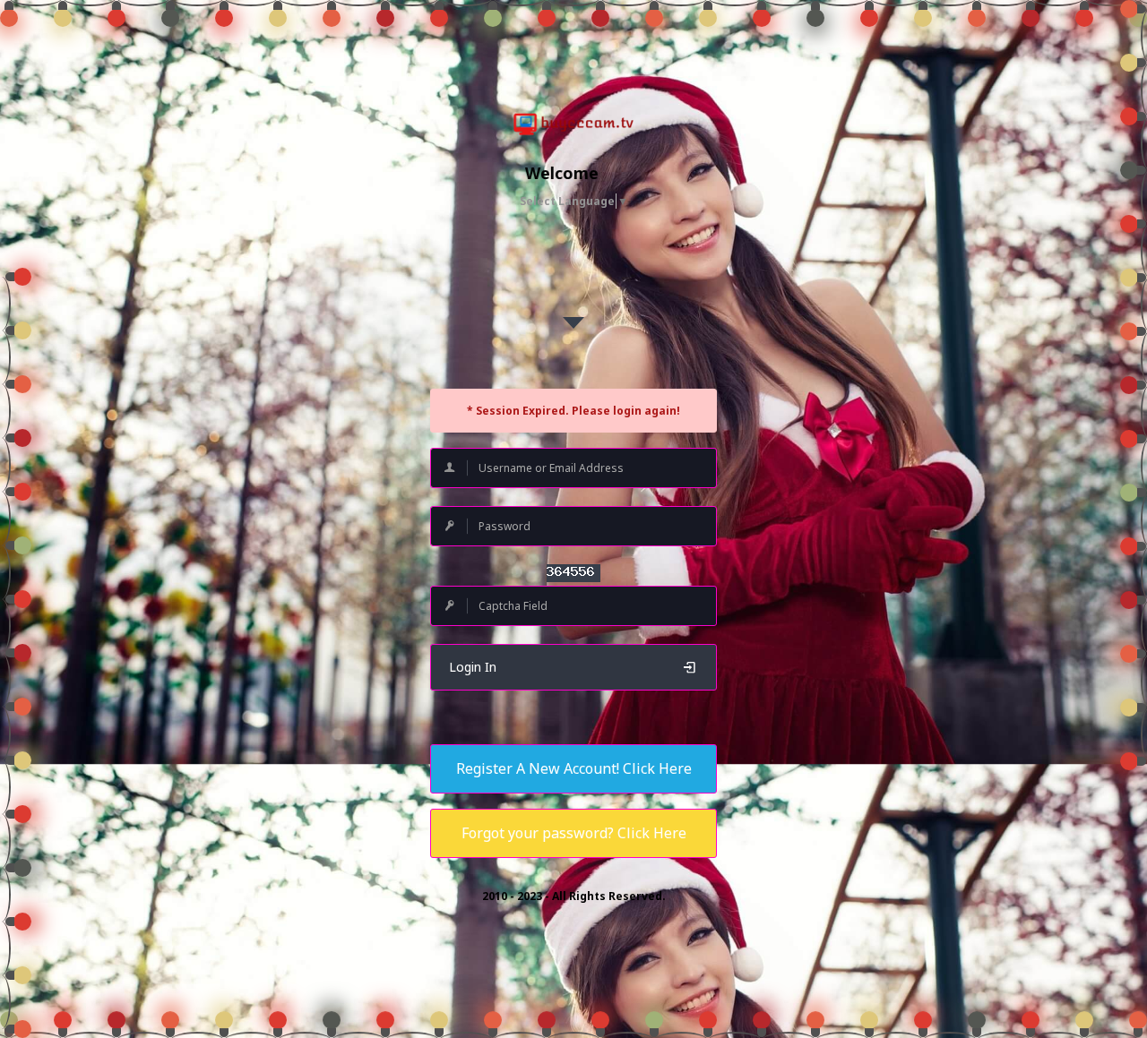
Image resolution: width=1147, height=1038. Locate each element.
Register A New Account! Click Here (574, 768)
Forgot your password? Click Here (573, 833)
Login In (472, 666)
